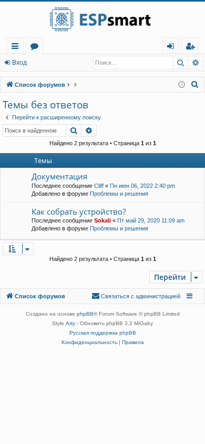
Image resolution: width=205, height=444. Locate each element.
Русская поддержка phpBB (102, 333)
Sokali (102, 220)
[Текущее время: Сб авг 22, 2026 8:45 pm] (181, 85)
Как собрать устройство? (79, 211)
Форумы (36, 47)
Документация (59, 176)
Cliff (99, 186)
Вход (19, 62)
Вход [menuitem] (173, 47)
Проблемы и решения (119, 193)
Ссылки (17, 47)
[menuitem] (190, 46)
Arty (70, 323)
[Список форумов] (102, 19)
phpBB (85, 314)
